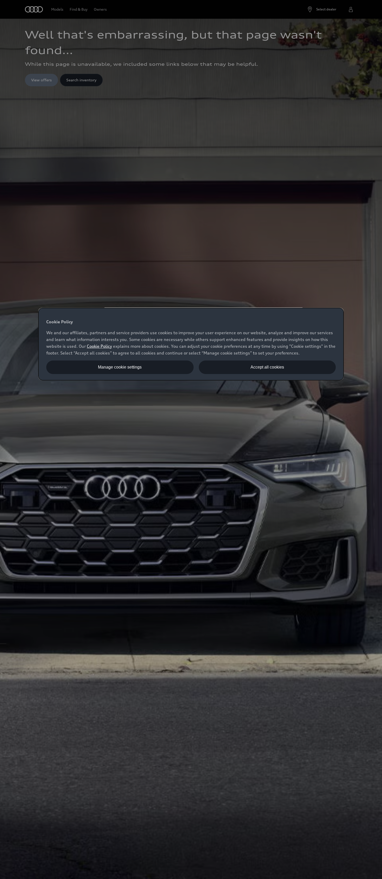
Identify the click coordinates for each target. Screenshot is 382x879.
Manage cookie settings (120, 367)
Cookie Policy (99, 346)
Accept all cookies (267, 367)
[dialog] (191, 344)
